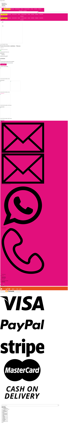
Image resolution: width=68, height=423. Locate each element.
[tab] (23, 54)
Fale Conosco (3, 278)
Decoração (3, 44)
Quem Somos (4, 276)
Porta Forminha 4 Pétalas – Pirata (5, 78)
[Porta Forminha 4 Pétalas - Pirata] (5, 77)
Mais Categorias (4, 407)
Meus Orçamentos (4, 3)
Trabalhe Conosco (4, 4)
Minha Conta (3, 406)
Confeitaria (3, 416)
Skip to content (2, 0)
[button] (4, 49)
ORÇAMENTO (2, 93)
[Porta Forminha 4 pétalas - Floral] (10, 90)
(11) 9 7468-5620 (4, 227)
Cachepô (3, 415)
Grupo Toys (3, 5)
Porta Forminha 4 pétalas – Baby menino (6, 118)
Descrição (3, 54)
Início (1, 44)
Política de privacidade (5, 280)
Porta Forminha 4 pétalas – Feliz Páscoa (5, 105)
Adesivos (3, 412)
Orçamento (2, 53)
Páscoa (7, 44)
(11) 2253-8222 (4, 274)
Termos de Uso (4, 277)
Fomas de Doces (4, 411)
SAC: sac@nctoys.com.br (5, 153)
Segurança (3, 281)
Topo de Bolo (4, 419)
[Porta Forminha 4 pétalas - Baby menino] (5, 117)
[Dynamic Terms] (5, 408)
